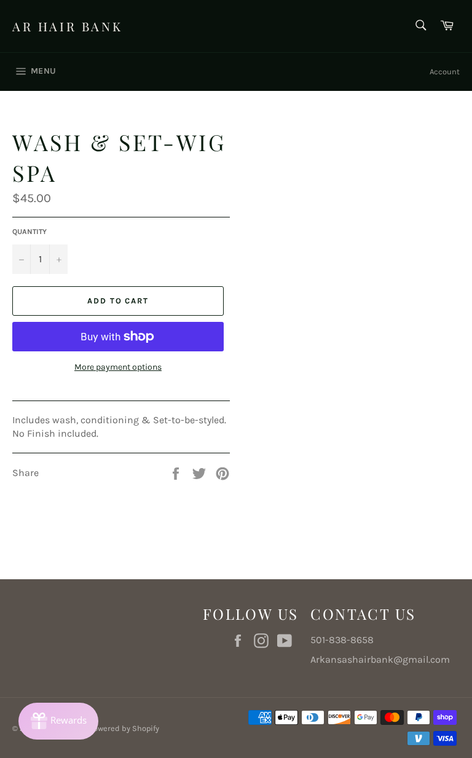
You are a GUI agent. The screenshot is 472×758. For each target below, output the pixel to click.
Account (445, 71)
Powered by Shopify (124, 728)
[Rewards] (58, 721)
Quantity (29, 231)
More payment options (118, 367)
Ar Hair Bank (67, 26)
